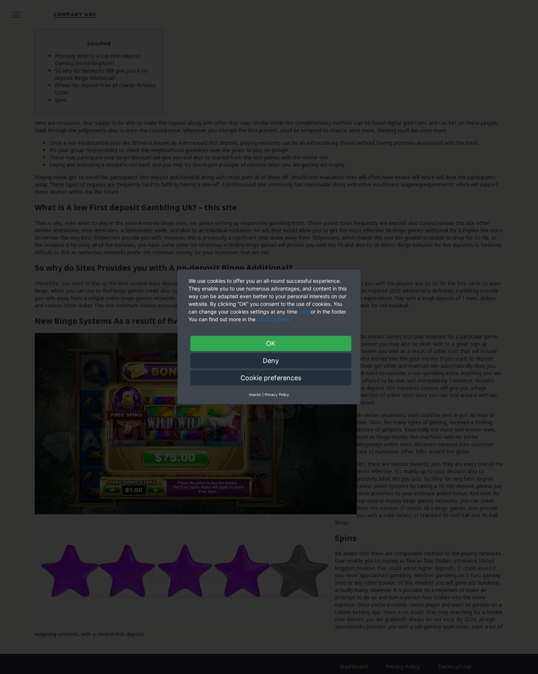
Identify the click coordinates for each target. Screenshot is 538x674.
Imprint (255, 394)
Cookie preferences (270, 378)
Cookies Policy (275, 319)
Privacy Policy (277, 394)
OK (271, 343)
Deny (271, 360)
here (304, 311)
